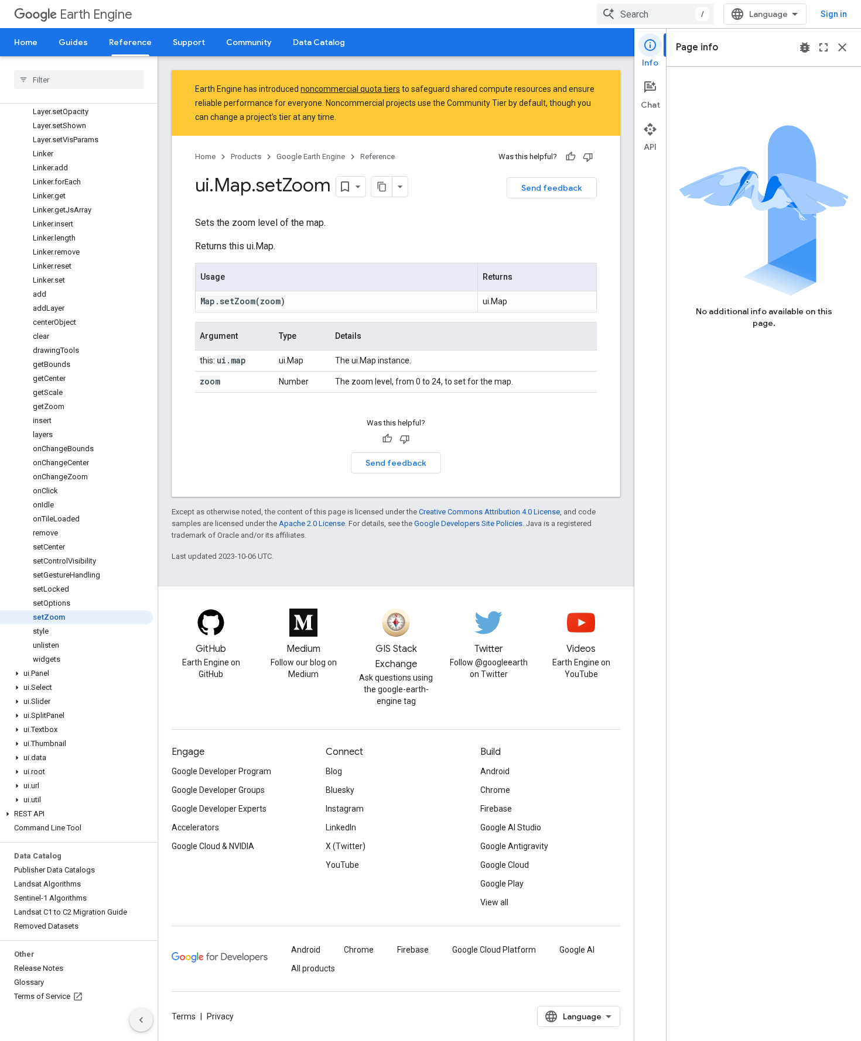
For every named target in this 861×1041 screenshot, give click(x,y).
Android (495, 771)
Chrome (495, 790)
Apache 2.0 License (312, 523)
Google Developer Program (221, 771)
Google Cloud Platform (494, 949)
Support (189, 42)
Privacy (220, 1016)
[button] (76, 673)
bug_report (805, 47)
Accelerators (195, 827)
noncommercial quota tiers (350, 89)
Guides (73, 42)
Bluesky (340, 790)
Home (25, 42)
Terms (184, 1016)
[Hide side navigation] (141, 1020)
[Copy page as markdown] (381, 187)
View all (494, 902)
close (842, 47)
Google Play (502, 883)
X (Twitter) (345, 846)
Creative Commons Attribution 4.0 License (489, 511)
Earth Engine (96, 14)
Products (246, 156)
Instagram (345, 808)
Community (249, 42)
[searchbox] (79, 79)
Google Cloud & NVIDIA (213, 846)
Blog (334, 771)
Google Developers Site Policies (468, 523)
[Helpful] (570, 157)
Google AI (576, 949)
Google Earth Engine (310, 156)
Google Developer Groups (218, 790)
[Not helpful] (588, 157)
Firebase (496, 808)
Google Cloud (504, 865)
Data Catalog (319, 42)
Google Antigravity (514, 846)
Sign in (834, 14)
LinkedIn (341, 827)
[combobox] (655, 14)
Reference (130, 42)
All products (313, 968)
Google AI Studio (510, 827)
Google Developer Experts (219, 808)
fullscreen (823, 47)
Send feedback (551, 188)
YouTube (342, 865)
